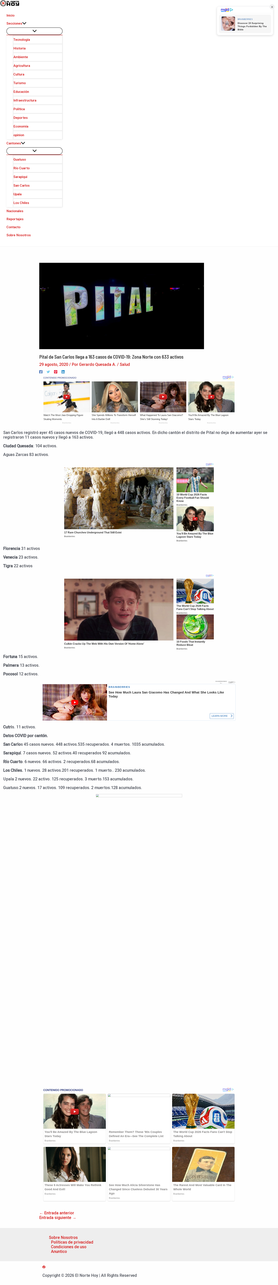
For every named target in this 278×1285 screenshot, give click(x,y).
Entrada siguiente (57, 1217)
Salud (125, 364)
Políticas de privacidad (72, 1242)
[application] (24, 23)
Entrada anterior (56, 1213)
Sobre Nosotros (63, 1237)
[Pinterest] (55, 371)
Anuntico (59, 1251)
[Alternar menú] (34, 31)
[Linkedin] (63, 371)
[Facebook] (40, 371)
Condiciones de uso (68, 1247)
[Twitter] (48, 371)
